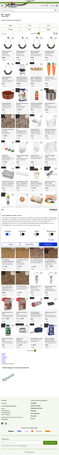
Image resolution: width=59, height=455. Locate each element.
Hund (4, 353)
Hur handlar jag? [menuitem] (35, 413)
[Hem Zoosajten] (19, 5)
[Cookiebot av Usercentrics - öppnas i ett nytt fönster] (50, 210)
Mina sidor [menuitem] (33, 416)
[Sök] (55, 10)
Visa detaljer (51, 239)
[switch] (22, 234)
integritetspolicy (24, 445)
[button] (2, 5)
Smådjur (4, 357)
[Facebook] (2, 423)
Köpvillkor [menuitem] (33, 411)
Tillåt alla (48, 244)
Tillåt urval (29, 244)
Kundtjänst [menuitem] (34, 403)
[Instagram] (6, 423)
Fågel (3, 358)
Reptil (4, 362)
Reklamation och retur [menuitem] (36, 408)
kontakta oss (4, 419)
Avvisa (11, 244)
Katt (3, 355)
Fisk (3, 360)
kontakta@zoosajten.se (10, 406)
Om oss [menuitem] (33, 418)
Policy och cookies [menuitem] (35, 405)
